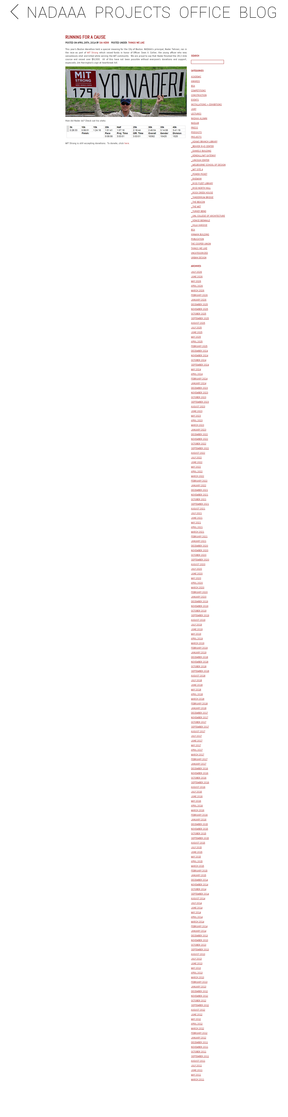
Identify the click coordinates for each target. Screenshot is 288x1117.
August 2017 (198, 731)
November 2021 (199, 494)
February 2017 (199, 759)
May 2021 (196, 522)
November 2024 (199, 355)
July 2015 (196, 847)
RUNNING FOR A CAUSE (85, 37)
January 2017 (198, 764)
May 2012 (196, 1019)
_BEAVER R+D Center (202, 146)
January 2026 (198, 299)
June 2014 (196, 907)
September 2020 (200, 559)
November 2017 (199, 717)
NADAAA (56, 12)
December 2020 (199, 545)
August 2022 (198, 453)
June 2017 (196, 740)
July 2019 (196, 624)
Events (195, 99)
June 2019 (197, 629)
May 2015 (196, 856)
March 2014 (197, 921)
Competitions (198, 90)
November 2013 (199, 940)
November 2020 (199, 550)
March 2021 (197, 532)
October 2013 (198, 945)
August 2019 (198, 620)
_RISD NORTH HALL (201, 188)
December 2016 (199, 768)
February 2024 (199, 378)
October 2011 (198, 1051)
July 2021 (196, 513)
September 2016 (200, 782)
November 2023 (199, 392)
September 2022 (200, 448)
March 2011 (197, 1079)
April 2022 (197, 471)
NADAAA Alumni (199, 118)
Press (194, 127)
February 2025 (199, 346)
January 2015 (198, 875)
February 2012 (199, 1033)
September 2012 (200, 1005)
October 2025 (198, 313)
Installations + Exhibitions (206, 104)
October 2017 (198, 722)
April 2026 (197, 286)
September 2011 (200, 1056)
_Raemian (196, 178)
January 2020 (198, 596)
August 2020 (198, 564)
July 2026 (196, 272)
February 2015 (199, 870)
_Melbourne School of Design (208, 164)
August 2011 (198, 1061)
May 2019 (196, 634)
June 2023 (196, 411)
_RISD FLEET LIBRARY (202, 183)
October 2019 (198, 610)
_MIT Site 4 (197, 169)
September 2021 (200, 504)
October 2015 (198, 833)
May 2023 (196, 415)
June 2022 (196, 462)
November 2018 (199, 661)
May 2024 (196, 369)
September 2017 (200, 726)
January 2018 (198, 708)
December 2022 (199, 434)
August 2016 (198, 787)
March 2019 (197, 643)
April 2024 (197, 374)
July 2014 (196, 903)
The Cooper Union (201, 243)
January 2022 (198, 485)
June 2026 (197, 276)
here (126, 143)
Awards (195, 81)
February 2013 (199, 982)
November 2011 (199, 1047)
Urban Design (198, 257)
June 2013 (196, 963)
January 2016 (198, 819)
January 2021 (198, 541)
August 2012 (198, 1010)
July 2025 (196, 327)
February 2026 (199, 295)
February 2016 (199, 815)
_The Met (196, 206)
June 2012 (196, 1014)
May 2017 (196, 745)
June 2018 (197, 685)
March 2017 (197, 754)
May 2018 (196, 689)
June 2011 (196, 1070)
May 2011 (196, 1074)
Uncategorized (199, 253)
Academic (196, 76)
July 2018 (196, 680)
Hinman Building (200, 234)
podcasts (196, 132)
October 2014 (198, 889)
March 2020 (197, 587)
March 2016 (197, 810)
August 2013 (198, 954)
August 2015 (198, 842)
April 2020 (197, 583)
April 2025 (197, 341)
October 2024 (198, 360)
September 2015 (200, 838)
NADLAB (195, 123)
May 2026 (196, 281)
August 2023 (198, 406)
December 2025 (199, 304)
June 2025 (196, 332)
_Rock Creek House (202, 192)
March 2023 (197, 425)
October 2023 (198, 397)
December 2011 (199, 1042)
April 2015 (197, 861)
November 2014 (199, 884)
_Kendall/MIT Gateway (203, 155)
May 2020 (196, 578)
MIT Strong (92, 52)
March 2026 (197, 290)
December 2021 (199, 490)
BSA (193, 86)
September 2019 (200, 615)
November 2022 (199, 439)
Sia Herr (104, 42)
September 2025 (200, 318)
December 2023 (199, 388)
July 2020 (196, 569)
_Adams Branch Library (204, 141)
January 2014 (198, 931)
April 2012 (197, 1023)
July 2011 (196, 1065)
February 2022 (199, 480)
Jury (193, 109)
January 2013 (198, 986)
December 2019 (199, 601)
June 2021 (196, 518)
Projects (196, 137)
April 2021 (197, 527)
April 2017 (197, 750)
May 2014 (196, 912)
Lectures (196, 113)
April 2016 (197, 805)
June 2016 (197, 796)
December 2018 (199, 657)
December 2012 (199, 991)
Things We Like (136, 42)
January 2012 (198, 1037)
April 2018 (197, 694)
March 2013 (197, 977)
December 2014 (199, 880)
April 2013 (197, 972)
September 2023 (200, 402)
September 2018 (200, 671)
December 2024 (199, 351)
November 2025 (199, 309)
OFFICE (205, 12)
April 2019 (197, 638)
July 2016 (196, 791)
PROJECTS (133, 12)
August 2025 (198, 323)
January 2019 (198, 652)
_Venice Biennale (200, 220)
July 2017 (196, 736)
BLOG (258, 12)
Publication (197, 239)
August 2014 (198, 898)
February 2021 (199, 536)
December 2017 (199, 713)
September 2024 (200, 364)
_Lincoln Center (200, 160)
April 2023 (197, 420)
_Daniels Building (201, 151)
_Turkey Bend (198, 211)
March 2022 (197, 476)
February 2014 (199, 926)
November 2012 (199, 996)
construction (199, 95)
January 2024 (198, 383)
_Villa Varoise (199, 225)
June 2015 (196, 852)
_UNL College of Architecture (208, 215)
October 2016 (198, 777)
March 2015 (197, 866)
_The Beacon (198, 202)
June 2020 (197, 573)
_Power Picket (199, 174)
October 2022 (198, 443)
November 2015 (199, 829)
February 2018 (199, 703)
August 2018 (198, 675)
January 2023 (198, 429)
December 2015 (199, 824)
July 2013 (196, 958)
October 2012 (198, 1000)
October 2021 (198, 499)
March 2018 (197, 699)
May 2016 (196, 801)
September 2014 (200, 893)
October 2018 (198, 666)
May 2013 (196, 968)
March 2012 (197, 1028)
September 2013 (200, 949)
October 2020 (198, 555)
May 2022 (196, 467)
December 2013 (199, 935)
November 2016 (199, 773)
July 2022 (196, 457)
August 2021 (198, 508)
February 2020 (199, 592)
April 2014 (197, 917)
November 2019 (199, 606)
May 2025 (196, 337)
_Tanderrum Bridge (202, 197)
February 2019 (199, 648)
